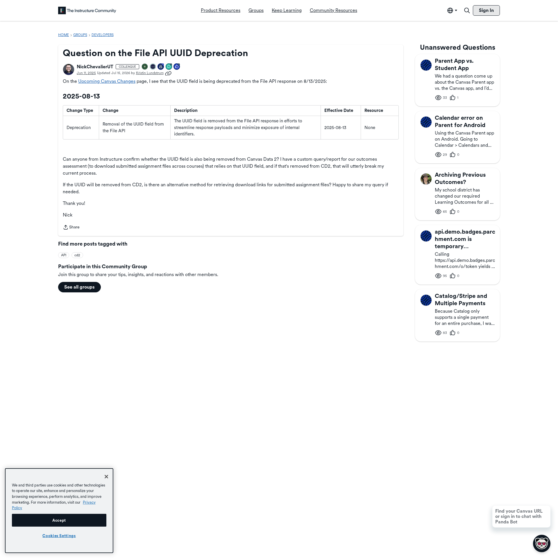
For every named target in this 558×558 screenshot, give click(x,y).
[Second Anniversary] (161, 67)
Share (71, 228)
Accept (59, 520)
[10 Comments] (169, 67)
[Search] (467, 10)
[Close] (106, 476)
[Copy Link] (168, 73)
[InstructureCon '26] (153, 67)
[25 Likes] (177, 67)
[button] (68, 69)
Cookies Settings (59, 535)
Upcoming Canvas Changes (106, 81)
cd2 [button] (77, 255)
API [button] (63, 255)
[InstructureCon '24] (145, 67)
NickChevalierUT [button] (95, 66)
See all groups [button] (79, 287)
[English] (87, 10)
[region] (59, 510)
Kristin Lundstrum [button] (150, 73)
